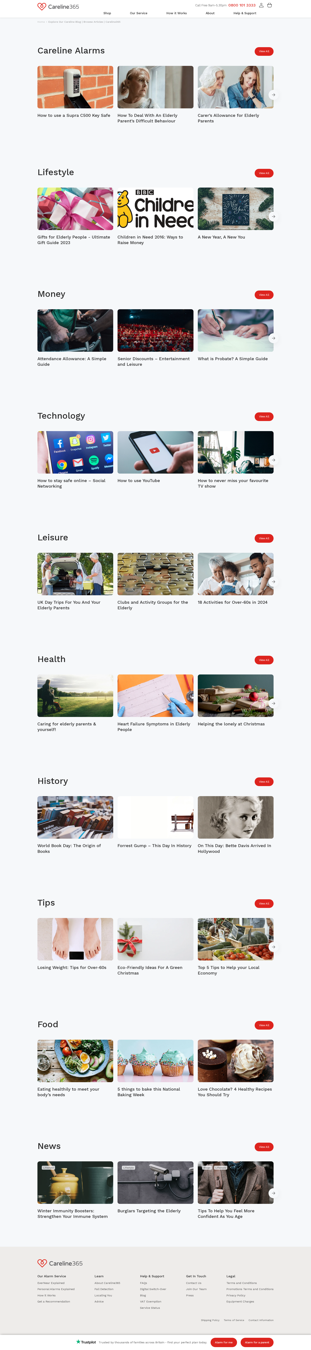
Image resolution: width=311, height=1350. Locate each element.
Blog (143, 1295)
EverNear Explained (51, 1283)
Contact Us (193, 1283)
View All (264, 51)
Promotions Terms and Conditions (250, 1289)
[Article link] (75, 95)
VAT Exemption (150, 1301)
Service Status (150, 1308)
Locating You (103, 1295)
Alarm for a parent (257, 1342)
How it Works (46, 1295)
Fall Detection (103, 1289)
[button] (261, 7)
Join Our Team (196, 1289)
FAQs (143, 1283)
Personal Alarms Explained (56, 1289)
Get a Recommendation (53, 1301)
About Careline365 (107, 1283)
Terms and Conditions (241, 1283)
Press (190, 1295)
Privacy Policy (235, 1295)
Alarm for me (224, 1342)
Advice (99, 1301)
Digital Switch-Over (153, 1289)
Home (41, 21)
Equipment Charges (240, 1301)
